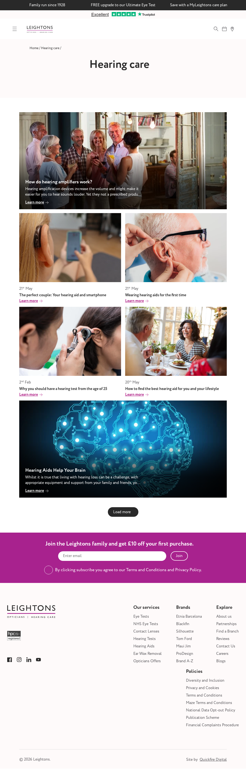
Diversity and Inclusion (205, 680)
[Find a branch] (232, 29)
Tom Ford (184, 638)
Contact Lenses (146, 631)
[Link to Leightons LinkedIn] (28, 659)
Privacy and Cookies (202, 688)
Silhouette (185, 631)
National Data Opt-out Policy (210, 710)
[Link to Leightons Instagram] (19, 659)
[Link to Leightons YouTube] (38, 659)
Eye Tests (141, 616)
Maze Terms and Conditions (209, 702)
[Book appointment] (224, 29)
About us (224, 616)
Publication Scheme (202, 717)
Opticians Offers (147, 661)
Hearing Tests (144, 638)
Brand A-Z (184, 661)
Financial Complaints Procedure (212, 725)
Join (179, 555)
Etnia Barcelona (189, 616)
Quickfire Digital (213, 759)
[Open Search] (216, 29)
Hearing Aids (143, 646)
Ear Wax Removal (147, 653)
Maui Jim (183, 646)
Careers (222, 653)
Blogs (221, 661)
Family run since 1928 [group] (47, 5)
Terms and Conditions (204, 695)
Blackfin (182, 624)
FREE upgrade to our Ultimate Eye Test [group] (123, 5)
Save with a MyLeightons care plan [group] (198, 5)
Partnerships (226, 624)
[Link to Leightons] (40, 29)
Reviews (222, 638)
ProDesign (184, 653)
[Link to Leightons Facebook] (9, 659)
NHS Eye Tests (145, 624)
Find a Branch (227, 631)
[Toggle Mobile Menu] (14, 29)
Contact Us (225, 646)
